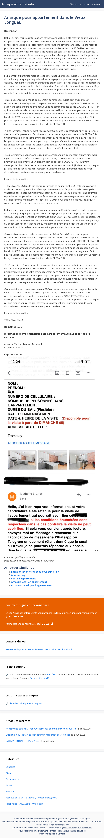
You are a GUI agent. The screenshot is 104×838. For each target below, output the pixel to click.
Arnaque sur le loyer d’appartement (31, 585)
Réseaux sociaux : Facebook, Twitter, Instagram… (32, 797)
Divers (9, 773)
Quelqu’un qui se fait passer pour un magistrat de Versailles (38, 734)
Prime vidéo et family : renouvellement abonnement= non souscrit (41, 728)
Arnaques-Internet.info (17, 4)
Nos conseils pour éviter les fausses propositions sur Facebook (39, 649)
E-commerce (12, 779)
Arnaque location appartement (29, 581)
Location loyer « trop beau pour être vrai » (35, 571)
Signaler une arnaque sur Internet (85, 4)
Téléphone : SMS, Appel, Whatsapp (24, 803)
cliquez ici (45, 623)
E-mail (9, 785)
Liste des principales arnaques (25, 703)
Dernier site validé (39, 678)
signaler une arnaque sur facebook (76, 827)
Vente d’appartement (23, 578)
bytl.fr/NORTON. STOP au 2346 (22, 740)
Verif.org (52, 674)
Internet (10, 791)
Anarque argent (20, 575)
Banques (10, 766)
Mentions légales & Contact (52, 833)
